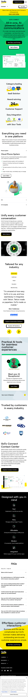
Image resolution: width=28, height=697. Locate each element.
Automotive (14, 273)
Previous (9, 331)
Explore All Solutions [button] (14, 326)
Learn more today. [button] (14, 14)
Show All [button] (3, 568)
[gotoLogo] (3, 2)
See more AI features (8, 395)
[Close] (26, 677)
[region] (14, 686)
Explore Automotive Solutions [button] (14, 321)
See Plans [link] (23, 6)
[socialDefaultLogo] (2, 670)
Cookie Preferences (14, 694)
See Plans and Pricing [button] (14, 42)
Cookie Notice (14, 691)
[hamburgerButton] (26, 2)
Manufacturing (14, 287)
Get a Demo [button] (14, 47)
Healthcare (14, 277)
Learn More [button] (6, 175)
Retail (14, 280)
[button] (14, 149)
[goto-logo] (14, 652)
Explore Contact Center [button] (10, 470)
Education (14, 284)
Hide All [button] (9, 568)
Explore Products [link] (18, 2)
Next (19, 331)
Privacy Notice (4, 691)
